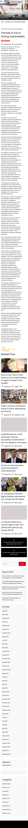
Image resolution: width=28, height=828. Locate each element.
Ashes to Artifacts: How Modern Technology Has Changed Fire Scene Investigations (13, 577)
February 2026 (5, 618)
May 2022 (4, 724)
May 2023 (4, 680)
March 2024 (5, 647)
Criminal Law (5, 802)
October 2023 (5, 666)
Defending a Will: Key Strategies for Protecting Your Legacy (11, 599)
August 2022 (5, 713)
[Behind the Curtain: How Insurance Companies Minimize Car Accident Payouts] (7, 2)
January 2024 (5, 655)
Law (9, 349)
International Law (5, 40)
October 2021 (5, 750)
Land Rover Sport (6, 765)
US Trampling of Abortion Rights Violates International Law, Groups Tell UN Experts (13, 496)
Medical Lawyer (6, 813)
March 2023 (5, 688)
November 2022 (6, 702)
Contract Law (5, 795)
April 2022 (4, 728)
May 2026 (4, 611)
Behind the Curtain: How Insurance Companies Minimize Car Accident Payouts (17, 2)
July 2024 (4, 640)
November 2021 (6, 747)
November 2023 (6, 662)
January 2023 (5, 695)
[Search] (10, 16)
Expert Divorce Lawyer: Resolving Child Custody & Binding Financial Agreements (12, 593)
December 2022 (6, 699)
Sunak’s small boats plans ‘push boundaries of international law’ (12, 468)
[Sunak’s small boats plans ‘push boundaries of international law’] (14, 456)
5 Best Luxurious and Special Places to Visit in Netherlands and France (13, 409)
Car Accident (5, 791)
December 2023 (6, 658)
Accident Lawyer (6, 783)
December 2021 (6, 743)
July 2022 (4, 717)
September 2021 (6, 754)
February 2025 (5, 625)
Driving (4, 349)
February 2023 (5, 691)
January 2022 (5, 739)
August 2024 (5, 636)
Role (14, 349)
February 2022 (5, 736)
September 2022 (6, 710)
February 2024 (5, 651)
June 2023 (5, 677)
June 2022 (5, 721)
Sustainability (5, 350)
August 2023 (5, 673)
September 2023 (6, 669)
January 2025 (5, 629)
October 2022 (5, 706)
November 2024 (6, 633)
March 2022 (5, 732)
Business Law (5, 787)
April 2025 (4, 622)
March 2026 (5, 614)
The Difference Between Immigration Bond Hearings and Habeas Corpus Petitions (13, 582)
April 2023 (4, 684)
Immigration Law (6, 805)
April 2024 (4, 644)
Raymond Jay (7, 44)
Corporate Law (6, 798)
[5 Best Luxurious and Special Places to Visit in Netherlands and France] (14, 396)
